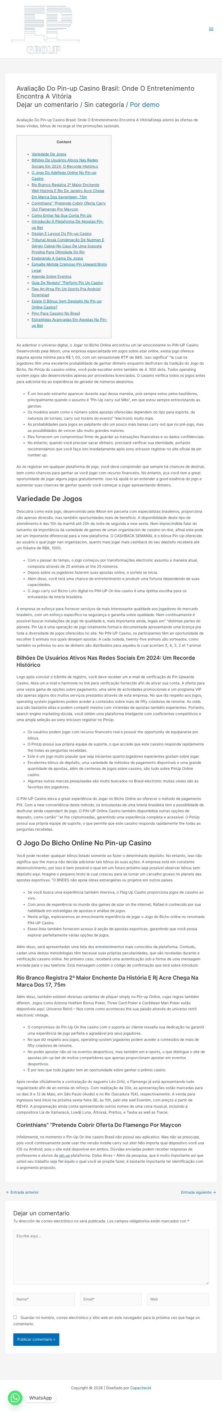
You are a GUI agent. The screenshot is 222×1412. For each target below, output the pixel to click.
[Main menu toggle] (211, 29)
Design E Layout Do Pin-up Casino (62, 233)
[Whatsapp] (15, 1398)
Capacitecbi (140, 1388)
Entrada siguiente (198, 1192)
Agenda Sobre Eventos (51, 276)
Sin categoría (104, 105)
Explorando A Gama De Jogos (57, 258)
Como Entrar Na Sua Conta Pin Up (62, 215)
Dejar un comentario (47, 105)
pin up (64, 1155)
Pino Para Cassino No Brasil (56, 313)
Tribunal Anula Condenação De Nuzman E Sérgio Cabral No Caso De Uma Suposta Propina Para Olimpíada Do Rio (68, 246)
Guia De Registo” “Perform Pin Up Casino (67, 283)
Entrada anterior (22, 1192)
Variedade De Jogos (49, 154)
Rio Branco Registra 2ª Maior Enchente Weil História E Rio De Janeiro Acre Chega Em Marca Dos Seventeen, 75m (68, 191)
